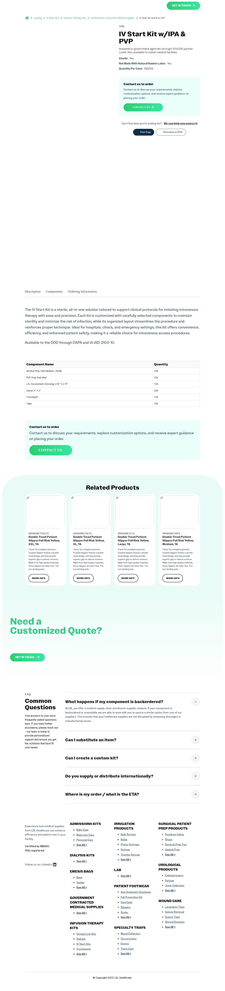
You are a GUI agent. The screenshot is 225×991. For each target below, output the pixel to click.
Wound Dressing (174, 921)
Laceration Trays (174, 906)
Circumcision (129, 938)
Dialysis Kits (82, 855)
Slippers (125, 907)
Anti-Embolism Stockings (136, 892)
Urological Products (169, 867)
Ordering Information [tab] (82, 291)
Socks (124, 912)
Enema (125, 943)
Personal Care (84, 839)
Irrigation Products (124, 826)
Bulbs (124, 839)
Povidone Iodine (174, 834)
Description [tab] (33, 291)
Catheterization (174, 875)
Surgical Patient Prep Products (175, 826)
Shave (168, 839)
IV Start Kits (52, 17)
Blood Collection (130, 933)
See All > (81, 845)
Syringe (125, 849)
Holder (80, 882)
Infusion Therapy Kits (74, 17)
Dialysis (80, 938)
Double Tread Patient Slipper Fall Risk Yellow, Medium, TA (178, 540)
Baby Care (82, 829)
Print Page (145, 132)
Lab (117, 870)
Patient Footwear (131, 886)
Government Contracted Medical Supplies (113, 17)
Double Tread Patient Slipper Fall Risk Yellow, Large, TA (133, 540)
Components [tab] (54, 291)
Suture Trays (172, 917)
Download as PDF (173, 132)
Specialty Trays (130, 927)
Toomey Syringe (130, 854)
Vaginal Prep (172, 849)
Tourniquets (83, 948)
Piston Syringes (130, 844)
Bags (79, 877)
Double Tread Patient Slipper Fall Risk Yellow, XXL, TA (44, 540)
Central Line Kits (86, 933)
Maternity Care (85, 834)
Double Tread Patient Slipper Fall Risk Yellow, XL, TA (89, 540)
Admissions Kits (85, 824)
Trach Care (127, 948)
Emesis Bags (81, 871)
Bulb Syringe (128, 834)
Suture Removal (174, 911)
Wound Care (170, 901)
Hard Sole (126, 902)
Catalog (38, 17)
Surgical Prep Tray (176, 844)
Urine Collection (174, 885)
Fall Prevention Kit (131, 897)
